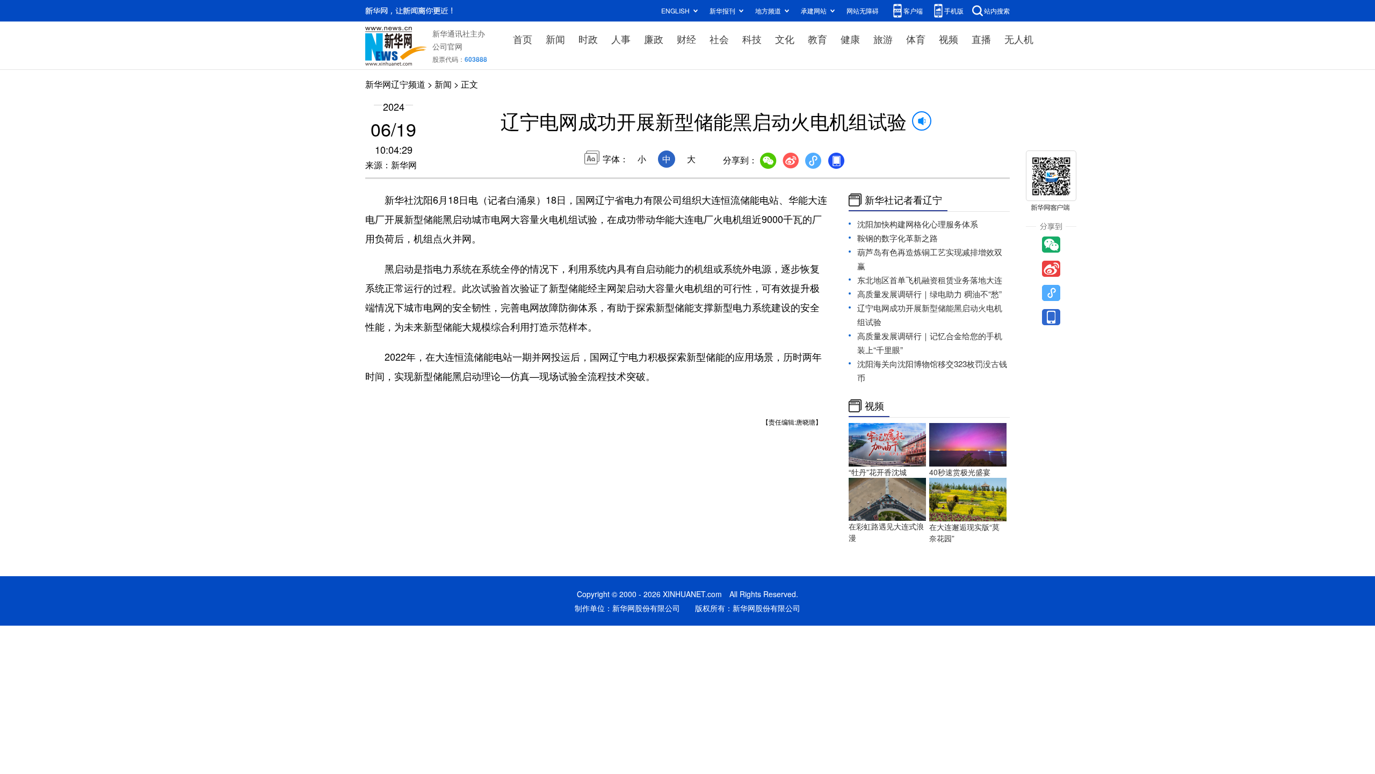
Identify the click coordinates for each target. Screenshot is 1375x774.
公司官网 (447, 46)
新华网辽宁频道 (395, 84)
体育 (915, 39)
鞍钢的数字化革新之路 (897, 237)
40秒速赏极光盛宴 (959, 472)
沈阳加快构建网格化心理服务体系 (917, 224)
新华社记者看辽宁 (903, 200)
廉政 (653, 39)
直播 (981, 39)
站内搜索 (997, 10)
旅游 (883, 39)
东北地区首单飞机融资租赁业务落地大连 (929, 279)
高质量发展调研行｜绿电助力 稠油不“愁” (929, 293)
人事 (621, 39)
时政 (588, 39)
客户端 (913, 10)
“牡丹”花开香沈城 (878, 472)
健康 (850, 39)
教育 (817, 39)
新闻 (555, 39)
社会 (719, 39)
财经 (686, 39)
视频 (948, 39)
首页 (522, 39)
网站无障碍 (862, 10)
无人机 (1018, 39)
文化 (784, 39)
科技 (752, 39)
